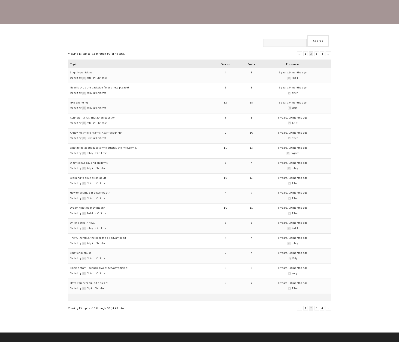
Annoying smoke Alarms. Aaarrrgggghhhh (96, 132)
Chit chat (102, 77)
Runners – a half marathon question (92, 117)
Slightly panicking (81, 72)
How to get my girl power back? (90, 192)
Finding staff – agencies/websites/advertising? (99, 268)
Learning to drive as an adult (88, 177)
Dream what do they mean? (87, 207)
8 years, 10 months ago (293, 117)
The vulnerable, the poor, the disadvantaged (98, 237)
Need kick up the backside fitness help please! (99, 87)
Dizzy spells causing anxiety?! (89, 162)
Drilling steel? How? (82, 222)
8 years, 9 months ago (293, 72)
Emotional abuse (80, 252)
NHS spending (79, 102)
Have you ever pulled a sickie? (89, 283)
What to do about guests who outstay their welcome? (103, 147)
